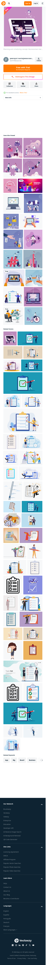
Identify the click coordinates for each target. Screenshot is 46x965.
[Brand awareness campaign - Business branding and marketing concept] (12, 168)
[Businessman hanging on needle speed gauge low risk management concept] (30, 206)
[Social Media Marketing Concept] (32, 320)
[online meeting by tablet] (14, 358)
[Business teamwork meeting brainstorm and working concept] (12, 264)
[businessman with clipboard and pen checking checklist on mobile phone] (15, 473)
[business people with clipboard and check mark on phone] (14, 513)
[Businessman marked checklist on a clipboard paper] (31, 500)
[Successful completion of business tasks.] (12, 688)
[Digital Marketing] (15, 226)
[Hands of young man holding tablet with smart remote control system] (14, 282)
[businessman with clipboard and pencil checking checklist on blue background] (13, 704)
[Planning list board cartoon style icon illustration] (12, 948)
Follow (39, 61)
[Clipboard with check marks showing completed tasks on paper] (11, 812)
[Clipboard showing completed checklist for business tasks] (11, 868)
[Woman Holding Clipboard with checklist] (12, 929)
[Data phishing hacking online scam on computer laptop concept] (12, 397)
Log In (36, 3)
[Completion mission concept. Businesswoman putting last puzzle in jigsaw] (12, 189)
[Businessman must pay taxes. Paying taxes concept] (13, 300)
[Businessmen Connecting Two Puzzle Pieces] (13, 209)
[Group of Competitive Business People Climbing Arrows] (12, 340)
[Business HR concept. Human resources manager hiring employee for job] (12, 320)
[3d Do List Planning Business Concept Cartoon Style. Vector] (32, 733)
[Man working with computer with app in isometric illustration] (13, 417)
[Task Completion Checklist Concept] (31, 377)
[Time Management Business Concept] (12, 436)
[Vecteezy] (3, 3)
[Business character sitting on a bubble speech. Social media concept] (12, 148)
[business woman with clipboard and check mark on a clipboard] (22, 531)
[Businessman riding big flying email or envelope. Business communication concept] (30, 262)
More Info (8, 98)
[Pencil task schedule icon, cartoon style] (11, 781)
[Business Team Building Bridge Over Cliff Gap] (11, 376)
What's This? (23, 93)
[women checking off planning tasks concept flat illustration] (14, 620)
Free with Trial (23, 68)
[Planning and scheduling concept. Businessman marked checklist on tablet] (10, 458)
